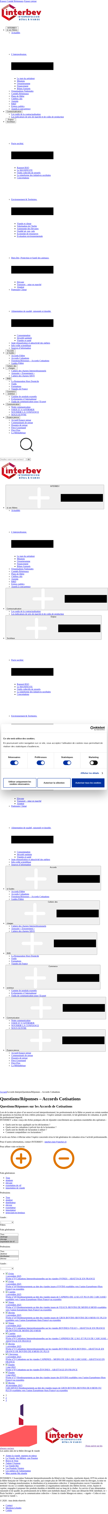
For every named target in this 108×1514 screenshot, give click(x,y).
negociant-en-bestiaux (15, 1212)
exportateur (11, 1207)
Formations (16, 386)
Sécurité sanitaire (24, 338)
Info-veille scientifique (21, 345)
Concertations (23, 178)
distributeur (11, 1202)
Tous (8, 1178)
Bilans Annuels (23, 88)
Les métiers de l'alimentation (18, 1471)
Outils (14, 384)
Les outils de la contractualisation (26, 114)
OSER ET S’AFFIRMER (22, 409)
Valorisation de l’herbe (27, 226)
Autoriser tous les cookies (88, 783)
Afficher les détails (90, 773)
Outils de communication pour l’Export (28, 401)
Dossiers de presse (19, 425)
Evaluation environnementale (30, 236)
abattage (9, 1180)
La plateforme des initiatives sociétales (34, 175)
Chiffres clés (16, 98)
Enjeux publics (17, 106)
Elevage (20, 282)
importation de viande (15, 1188)
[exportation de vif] (9, 1242)
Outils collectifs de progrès (28, 173)
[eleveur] (9, 1258)
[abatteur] (9, 1254)
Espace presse (30, 1)
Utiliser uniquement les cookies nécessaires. (19, 782)
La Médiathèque (18, 433)
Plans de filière (17, 96)
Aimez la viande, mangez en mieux (21, 1455)
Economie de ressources (27, 233)
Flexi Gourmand (18, 427)
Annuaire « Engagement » (23, 373)
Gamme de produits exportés (24, 396)
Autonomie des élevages (28, 228)
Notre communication (21, 407)
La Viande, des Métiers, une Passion (22, 1458)
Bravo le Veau (12, 1460)
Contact (9, 1505)
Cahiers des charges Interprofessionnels (28, 371)
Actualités (15, 32)
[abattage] (9, 1237)
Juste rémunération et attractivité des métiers (30, 343)
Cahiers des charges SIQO (23, 376)
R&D (13, 104)
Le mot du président (26, 78)
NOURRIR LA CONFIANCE (25, 412)
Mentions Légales (13, 1508)
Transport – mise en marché (29, 284)
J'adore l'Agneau (13, 1463)
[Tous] (9, 1234)
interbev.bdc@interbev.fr (56, 1142)
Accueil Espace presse (21, 420)
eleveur (9, 1205)
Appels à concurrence (21, 109)
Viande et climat (24, 223)
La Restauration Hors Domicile (25, 381)
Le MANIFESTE (25, 170)
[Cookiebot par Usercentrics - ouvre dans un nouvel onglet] (92, 728)
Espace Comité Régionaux (12, 1)
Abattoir (20, 287)
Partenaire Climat (19, 289)
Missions (21, 81)
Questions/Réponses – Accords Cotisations (30, 360)
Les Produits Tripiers (15, 1468)
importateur (11, 1210)
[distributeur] (9, 1256)
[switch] (41, 763)
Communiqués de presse (22, 422)
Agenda (14, 101)
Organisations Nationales (22, 91)
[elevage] (9, 1239)
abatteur (9, 1200)
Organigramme (23, 83)
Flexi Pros (15, 430)
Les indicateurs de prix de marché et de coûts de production (37, 117)
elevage (9, 1183)
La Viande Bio (12, 1466)
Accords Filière (18, 355)
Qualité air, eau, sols (26, 231)
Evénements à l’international (23, 399)
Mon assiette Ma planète (16, 1473)
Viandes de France (19, 389)
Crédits (9, 1510)
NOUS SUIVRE (18, 414)
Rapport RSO (23, 167)
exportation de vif (13, 1185)
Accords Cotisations (20, 358)
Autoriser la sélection (54, 783)
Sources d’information (21, 348)
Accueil (3, 1092)
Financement (22, 86)
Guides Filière (17, 363)
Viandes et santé (24, 340)
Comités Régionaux (20, 93)
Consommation (23, 335)
